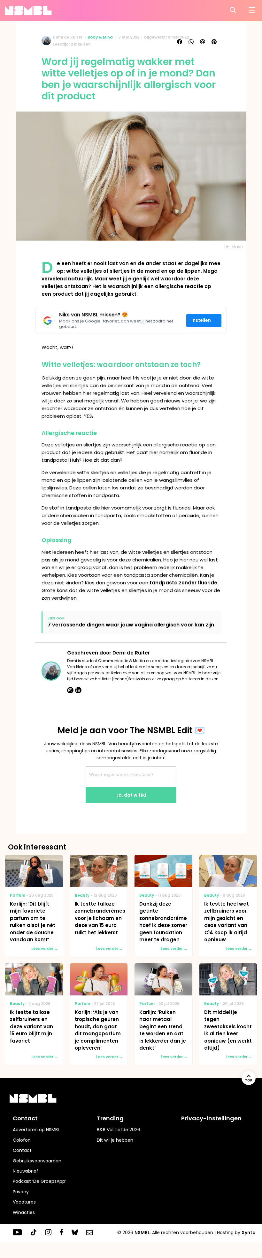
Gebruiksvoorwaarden (37, 1161)
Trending (110, 1118)
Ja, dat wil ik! (131, 795)
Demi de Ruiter (67, 37)
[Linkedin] (78, 690)
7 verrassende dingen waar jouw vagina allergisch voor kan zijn (131, 625)
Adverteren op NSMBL (36, 1129)
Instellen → (204, 320)
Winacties (24, 1212)
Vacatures (24, 1202)
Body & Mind (100, 37)
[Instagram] (70, 690)
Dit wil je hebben (115, 1140)
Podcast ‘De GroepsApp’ (39, 1181)
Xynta (249, 1232)
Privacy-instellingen (211, 1118)
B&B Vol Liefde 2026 (118, 1129)
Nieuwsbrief (25, 1171)
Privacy (21, 1192)
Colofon (22, 1140)
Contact (22, 1150)
